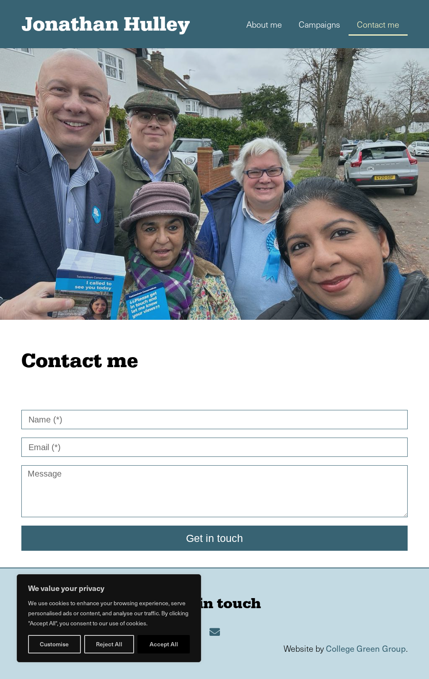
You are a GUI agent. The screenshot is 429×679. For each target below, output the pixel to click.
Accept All (164, 644)
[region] (109, 618)
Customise (54, 644)
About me (264, 24)
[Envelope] (214, 632)
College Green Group (366, 648)
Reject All (109, 644)
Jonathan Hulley (105, 24)
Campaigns (319, 24)
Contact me (378, 24)
